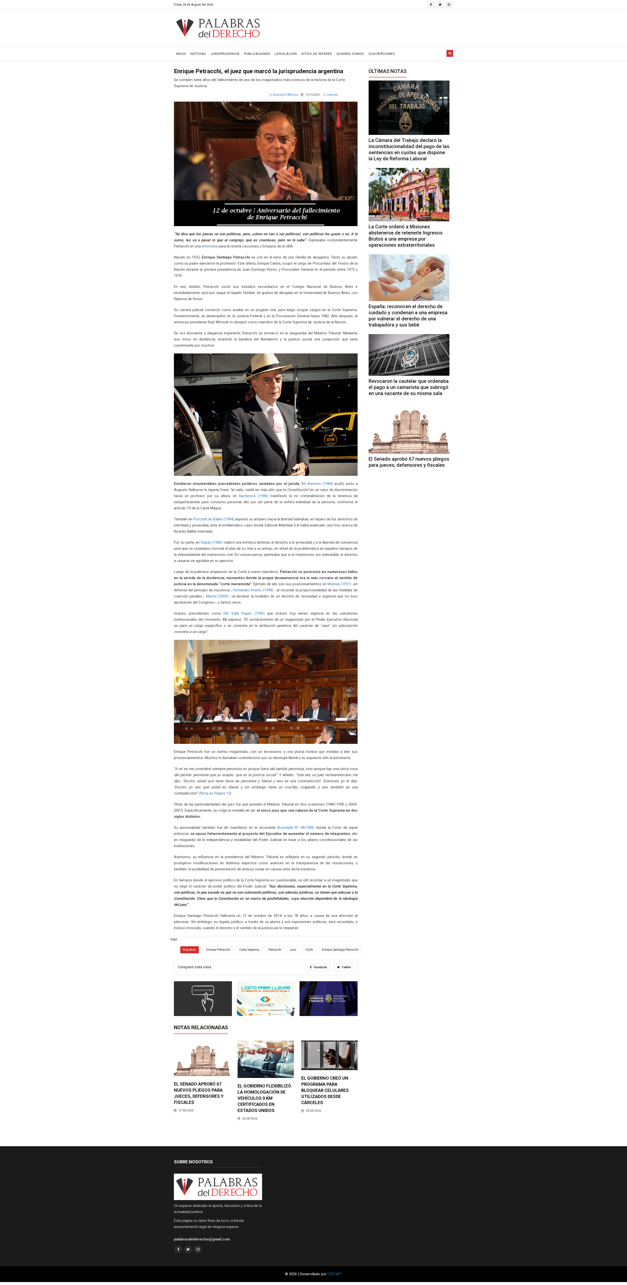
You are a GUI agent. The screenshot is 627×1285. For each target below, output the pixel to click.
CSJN (309, 949)
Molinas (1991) (339, 584)
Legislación (286, 54)
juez (293, 949)
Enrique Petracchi (218, 949)
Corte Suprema (249, 949)
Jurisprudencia (225, 54)
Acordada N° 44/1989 (295, 827)
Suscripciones (382, 54)
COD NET (334, 1274)
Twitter (346, 967)
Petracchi (274, 949)
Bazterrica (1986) (253, 496)
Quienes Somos (350, 54)
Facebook (320, 967)
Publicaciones (257, 54)
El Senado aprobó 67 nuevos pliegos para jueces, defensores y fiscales (409, 462)
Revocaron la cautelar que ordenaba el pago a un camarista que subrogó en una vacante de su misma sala (409, 387)
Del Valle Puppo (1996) (244, 613)
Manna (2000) (217, 596)
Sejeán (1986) (212, 542)
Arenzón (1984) (320, 483)
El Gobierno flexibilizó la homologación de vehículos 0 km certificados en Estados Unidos (264, 1098)
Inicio (181, 54)
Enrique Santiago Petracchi (340, 949)
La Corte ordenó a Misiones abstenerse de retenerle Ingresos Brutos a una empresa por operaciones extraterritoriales (406, 236)
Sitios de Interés (316, 54)
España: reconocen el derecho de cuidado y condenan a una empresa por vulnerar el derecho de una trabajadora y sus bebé (408, 316)
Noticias (198, 54)
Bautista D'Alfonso (285, 94)
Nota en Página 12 (215, 793)
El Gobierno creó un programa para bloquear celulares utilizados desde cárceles (325, 1090)
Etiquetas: (189, 949)
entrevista (210, 246)
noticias (332, 94)
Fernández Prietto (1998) (253, 590)
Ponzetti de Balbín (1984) (214, 519)
